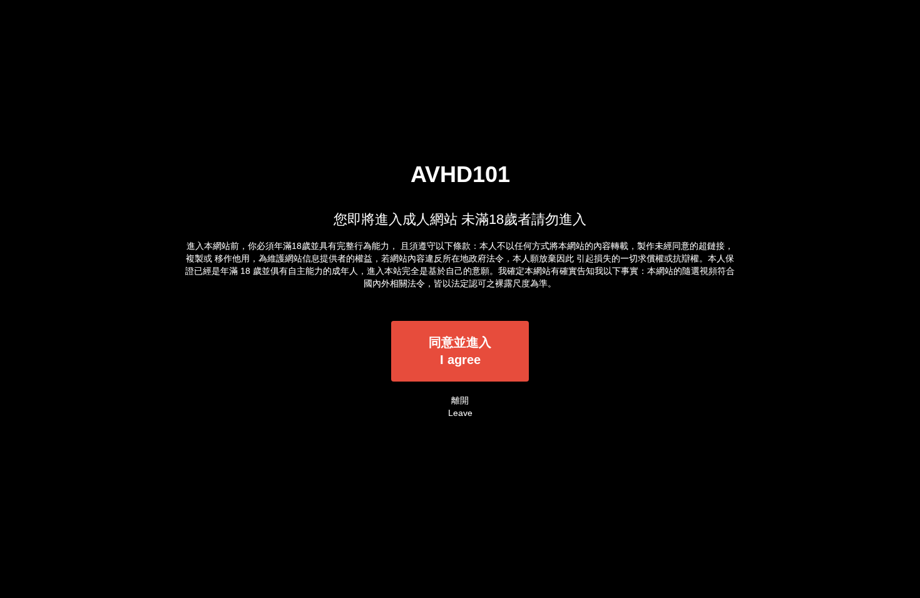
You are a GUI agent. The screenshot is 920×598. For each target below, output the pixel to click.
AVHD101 (460, 174)
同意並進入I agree (460, 351)
